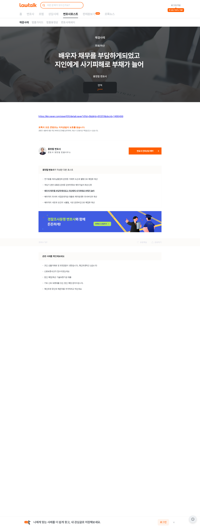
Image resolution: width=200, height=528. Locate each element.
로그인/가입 (176, 5)
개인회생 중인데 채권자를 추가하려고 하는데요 (63, 289)
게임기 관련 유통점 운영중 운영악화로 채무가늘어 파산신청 (68, 185)
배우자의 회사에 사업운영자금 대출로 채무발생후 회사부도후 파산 (70, 196)
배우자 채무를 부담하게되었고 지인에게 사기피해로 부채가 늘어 (69, 191)
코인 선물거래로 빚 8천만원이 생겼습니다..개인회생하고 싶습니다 (70, 265)
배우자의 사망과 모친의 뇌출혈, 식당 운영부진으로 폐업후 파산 (69, 202)
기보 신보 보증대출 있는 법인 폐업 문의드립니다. (63, 283)
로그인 (163, 522)
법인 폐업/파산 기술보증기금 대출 (57, 277)
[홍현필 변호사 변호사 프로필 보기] (43, 151)
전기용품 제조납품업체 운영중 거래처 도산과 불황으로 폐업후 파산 (71, 179)
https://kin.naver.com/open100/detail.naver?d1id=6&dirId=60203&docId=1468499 (81, 116)
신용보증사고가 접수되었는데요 (56, 271)
